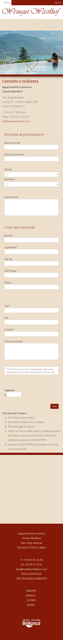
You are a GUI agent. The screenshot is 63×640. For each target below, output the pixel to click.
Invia (54, 406)
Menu (6, 2)
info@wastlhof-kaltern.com (16, 121)
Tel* (6, 306)
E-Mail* (8, 329)
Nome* (8, 235)
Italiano (58, 2)
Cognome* (10, 247)
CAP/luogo (10, 270)
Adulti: (8, 169)
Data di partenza (14, 154)
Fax (6, 317)
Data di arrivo (12, 142)
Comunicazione (13, 341)
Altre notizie (11, 197)
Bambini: (9, 179)
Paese (7, 282)
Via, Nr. (8, 259)
